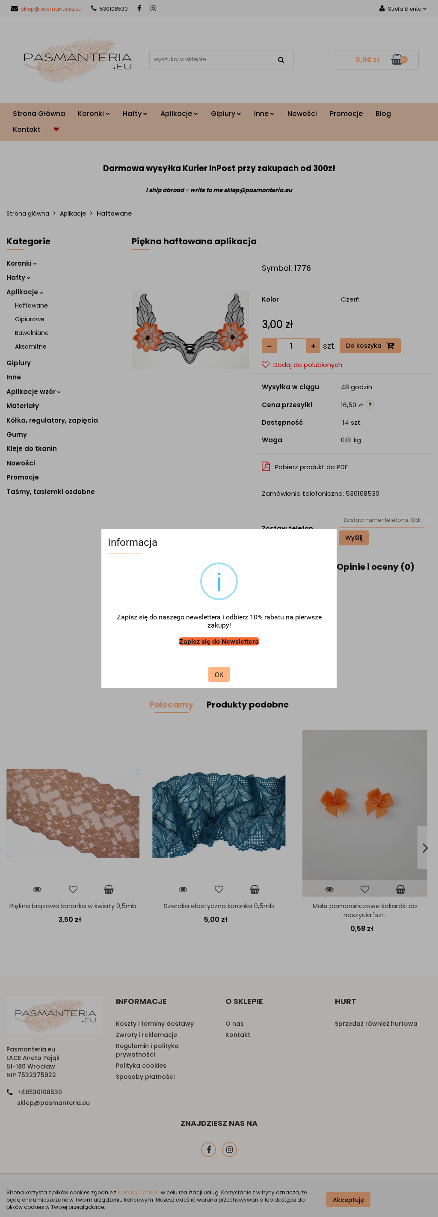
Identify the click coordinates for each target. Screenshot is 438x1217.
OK (219, 674)
